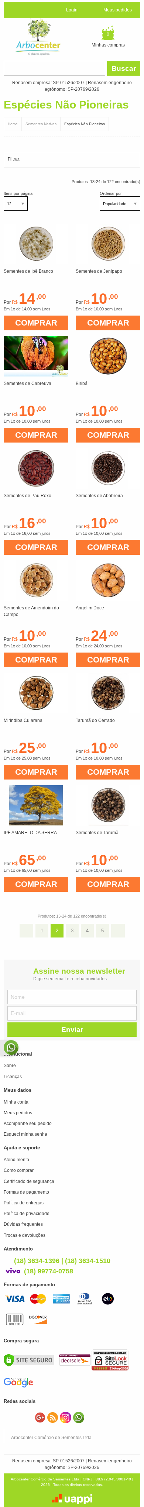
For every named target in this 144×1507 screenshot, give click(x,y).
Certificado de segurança (29, 1181)
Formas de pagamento (26, 1192)
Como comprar (19, 1170)
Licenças (13, 1076)
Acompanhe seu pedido (28, 1123)
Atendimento (16, 1159)
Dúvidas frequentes (23, 1224)
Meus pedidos (117, 10)
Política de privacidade (26, 1213)
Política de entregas (24, 1202)
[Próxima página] (118, 930)
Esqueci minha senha (25, 1134)
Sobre (10, 1065)
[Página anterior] (26, 930)
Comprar (36, 322)
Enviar (72, 1029)
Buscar (124, 68)
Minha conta (16, 1102)
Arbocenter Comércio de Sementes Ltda (51, 1437)
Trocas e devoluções (24, 1235)
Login (72, 10)
